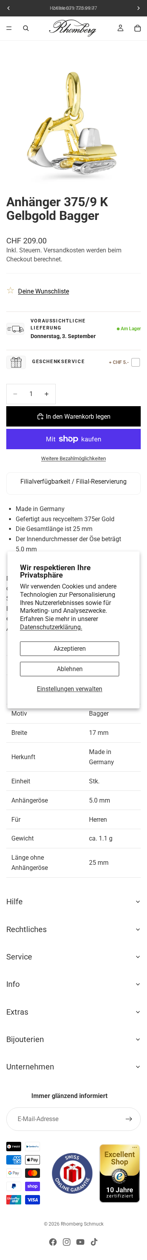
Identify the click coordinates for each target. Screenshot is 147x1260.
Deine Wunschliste (43, 291)
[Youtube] (80, 1242)
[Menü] (9, 28)
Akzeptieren (70, 648)
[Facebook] (53, 1242)
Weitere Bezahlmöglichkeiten (73, 458)
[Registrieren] (129, 1119)
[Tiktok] (94, 1242)
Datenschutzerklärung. (51, 627)
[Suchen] (25, 28)
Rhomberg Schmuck (82, 1224)
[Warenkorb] (137, 28)
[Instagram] (66, 1242)
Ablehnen (70, 669)
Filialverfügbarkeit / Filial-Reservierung (73, 481)
